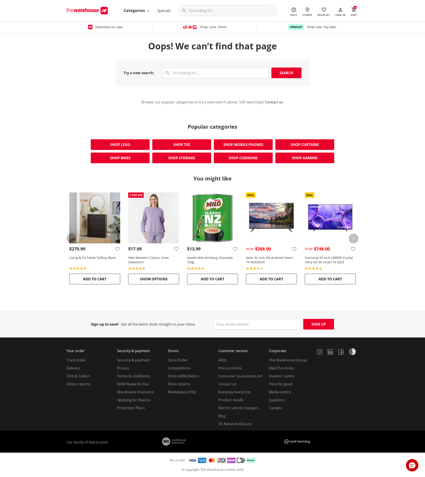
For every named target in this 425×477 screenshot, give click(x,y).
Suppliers (277, 400)
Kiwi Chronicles (281, 368)
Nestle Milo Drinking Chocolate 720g (210, 260)
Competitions (179, 368)
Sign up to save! (105, 324)
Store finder (178, 360)
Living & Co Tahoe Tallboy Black (92, 258)
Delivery (73, 368)
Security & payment (133, 360)
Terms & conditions (133, 376)
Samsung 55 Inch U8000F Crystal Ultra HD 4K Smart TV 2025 (329, 260)
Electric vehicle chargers (238, 407)
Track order (76, 360)
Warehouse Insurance (135, 392)
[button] (340, 11)
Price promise (229, 368)
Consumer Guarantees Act (240, 376)
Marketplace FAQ (182, 392)
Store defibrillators (183, 376)
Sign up (318, 324)
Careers (275, 407)
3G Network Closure (235, 423)
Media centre (280, 392)
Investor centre (281, 376)
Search (286, 72)
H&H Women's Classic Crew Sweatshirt (148, 260)
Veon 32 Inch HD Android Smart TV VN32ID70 (269, 260)
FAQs (222, 360)
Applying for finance (133, 400)
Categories (135, 10)
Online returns (78, 384)
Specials (164, 10)
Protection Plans (131, 407)
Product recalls (230, 400)
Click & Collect (78, 376)
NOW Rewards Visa (133, 384)
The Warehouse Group (288, 360)
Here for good (280, 384)
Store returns (179, 384)
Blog (222, 415)
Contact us (274, 102)
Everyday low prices (234, 392)
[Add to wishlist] (117, 249)
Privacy (123, 368)
